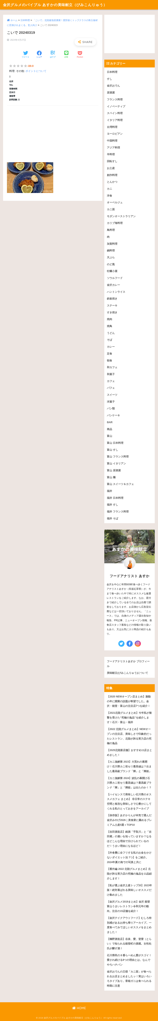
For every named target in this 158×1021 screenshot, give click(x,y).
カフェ (111, 381)
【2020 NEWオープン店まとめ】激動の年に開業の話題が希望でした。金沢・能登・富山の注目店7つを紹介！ (129, 701)
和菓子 (111, 374)
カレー (111, 346)
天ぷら (111, 257)
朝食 (109, 360)
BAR (109, 422)
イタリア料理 (115, 120)
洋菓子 (111, 401)
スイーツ (112, 394)
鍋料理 (111, 250)
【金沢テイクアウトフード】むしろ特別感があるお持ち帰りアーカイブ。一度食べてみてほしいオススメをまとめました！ (129, 925)
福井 (109, 491)
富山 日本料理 (115, 442)
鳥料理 (111, 229)
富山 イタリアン (116, 463)
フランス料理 (115, 99)
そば (109, 339)
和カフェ (112, 367)
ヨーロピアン (115, 133)
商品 (109, 429)
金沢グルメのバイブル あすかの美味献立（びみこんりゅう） (55, 4)
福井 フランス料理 (118, 511)
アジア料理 (113, 147)
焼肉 (109, 319)
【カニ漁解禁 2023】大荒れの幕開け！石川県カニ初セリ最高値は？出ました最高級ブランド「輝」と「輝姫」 (129, 766)
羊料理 (111, 154)
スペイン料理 (115, 113)
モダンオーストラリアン (121, 216)
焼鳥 (109, 326)
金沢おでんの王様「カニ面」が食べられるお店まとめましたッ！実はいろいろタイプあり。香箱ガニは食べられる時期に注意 (129, 978)
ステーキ (112, 305)
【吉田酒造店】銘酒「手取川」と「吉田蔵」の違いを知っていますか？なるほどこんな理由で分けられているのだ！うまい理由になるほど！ (129, 838)
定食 (109, 353)
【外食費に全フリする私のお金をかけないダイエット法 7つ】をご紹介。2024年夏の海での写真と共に (129, 857)
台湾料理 (112, 127)
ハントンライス (116, 291)
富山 (109, 436)
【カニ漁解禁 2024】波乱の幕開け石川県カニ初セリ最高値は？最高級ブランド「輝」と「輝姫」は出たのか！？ (129, 783)
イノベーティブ (116, 106)
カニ (109, 188)
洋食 (109, 195)
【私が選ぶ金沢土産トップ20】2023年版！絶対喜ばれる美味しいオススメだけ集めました (129, 890)
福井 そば (112, 518)
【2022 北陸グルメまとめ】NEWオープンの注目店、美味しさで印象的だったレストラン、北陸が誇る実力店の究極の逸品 (129, 736)
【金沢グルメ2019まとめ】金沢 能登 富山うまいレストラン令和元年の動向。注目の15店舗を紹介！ (128, 906)
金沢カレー (113, 284)
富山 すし (112, 449)
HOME (81, 1008)
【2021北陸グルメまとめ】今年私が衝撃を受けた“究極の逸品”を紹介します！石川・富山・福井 (129, 717)
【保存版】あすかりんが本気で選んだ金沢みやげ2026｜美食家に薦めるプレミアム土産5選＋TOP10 (129, 820)
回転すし (112, 161)
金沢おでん (113, 85)
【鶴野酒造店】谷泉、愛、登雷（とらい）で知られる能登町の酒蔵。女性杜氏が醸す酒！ (129, 944)
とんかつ (112, 181)
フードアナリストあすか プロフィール (128, 664)
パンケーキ (113, 415)
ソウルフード (115, 278)
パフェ (111, 387)
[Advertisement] (52, 130)
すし (109, 78)
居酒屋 (111, 92)
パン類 (111, 408)
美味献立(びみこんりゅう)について (127, 672)
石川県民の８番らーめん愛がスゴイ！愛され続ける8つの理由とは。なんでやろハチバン (129, 960)
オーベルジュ (115, 202)
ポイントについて (35, 71)
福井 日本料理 (115, 497)
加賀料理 (112, 243)
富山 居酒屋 (114, 470)
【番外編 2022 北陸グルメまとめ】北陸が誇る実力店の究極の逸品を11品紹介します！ (129, 874)
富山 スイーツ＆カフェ (120, 484)
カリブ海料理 (115, 223)
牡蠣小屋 (112, 271)
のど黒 (111, 264)
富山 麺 (111, 477)
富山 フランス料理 (118, 456)
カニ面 (111, 209)
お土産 (111, 168)
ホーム (13, 20)
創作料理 (112, 175)
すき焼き (112, 312)
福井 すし (112, 504)
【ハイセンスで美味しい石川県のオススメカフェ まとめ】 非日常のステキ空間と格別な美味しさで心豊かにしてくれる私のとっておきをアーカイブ (129, 801)
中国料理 (112, 140)
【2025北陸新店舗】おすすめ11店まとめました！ (129, 752)
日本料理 (25, 20)
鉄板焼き (112, 298)
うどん (111, 333)
